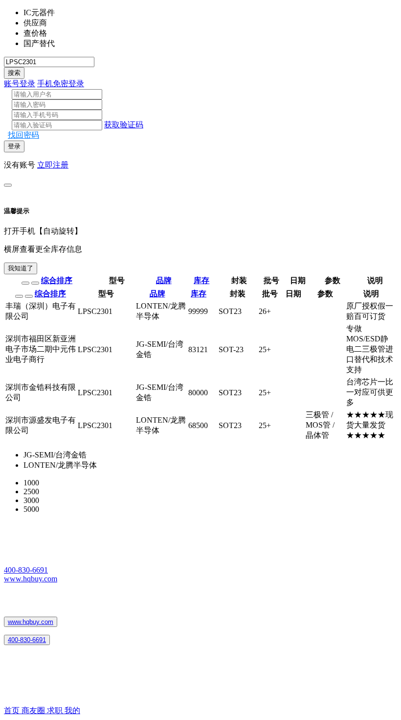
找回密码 (23, 135)
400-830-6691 (26, 570)
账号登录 (19, 83)
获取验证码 (123, 124)
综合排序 (56, 280)
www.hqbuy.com (30, 579)
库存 (201, 280)
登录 (14, 146)
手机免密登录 (60, 83)
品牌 (164, 280)
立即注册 (52, 165)
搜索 (14, 72)
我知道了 (20, 268)
